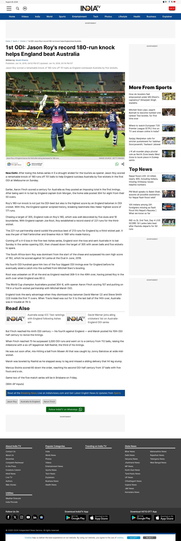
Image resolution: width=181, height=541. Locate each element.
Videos (25, 16)
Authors (9, 481)
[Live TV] (172, 8)
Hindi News (11, 474)
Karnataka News (132, 492)
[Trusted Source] (34, 164)
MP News (129, 466)
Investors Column (13, 470)
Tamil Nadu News (132, 474)
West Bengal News (158, 462)
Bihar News (130, 451)
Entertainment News (54, 466)
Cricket (23, 41)
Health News (50, 485)
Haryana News (131, 459)
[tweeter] (15, 517)
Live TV (9, 477)
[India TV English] (90, 8)
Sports (62, 16)
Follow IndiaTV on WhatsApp (63, 409)
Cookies (28, 538)
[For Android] (141, 518)
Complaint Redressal (14, 462)
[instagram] (21, 517)
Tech (95, 16)
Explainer (167, 16)
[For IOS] (164, 518)
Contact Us (10, 451)
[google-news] (41, 517)
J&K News (129, 488)
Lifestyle (122, 16)
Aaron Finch (49, 401)
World (49, 16)
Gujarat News (131, 485)
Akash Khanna (22, 60)
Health (137, 16)
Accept (133, 538)
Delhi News (130, 455)
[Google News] (14, 164)
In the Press (11, 466)
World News (50, 455)
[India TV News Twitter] (172, 2)
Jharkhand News (132, 462)
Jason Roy (12, 401)
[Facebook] (8, 517)
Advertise (10, 459)
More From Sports (150, 87)
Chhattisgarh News (133, 481)
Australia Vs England (30, 401)
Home (12, 16)
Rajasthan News (157, 455)
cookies (120, 538)
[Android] (166, 2)
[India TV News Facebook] (169, 2)
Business (151, 16)
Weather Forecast (13, 498)
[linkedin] (34, 517)
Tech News (50, 474)
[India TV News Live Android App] (75, 518)
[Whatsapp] (117, 164)
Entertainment (79, 16)
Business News (51, 481)
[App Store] (99, 518)
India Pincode (11, 502)
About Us (10, 455)
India (37, 16)
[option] (35, 318)
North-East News (132, 470)
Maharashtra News (158, 451)
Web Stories (11, 485)
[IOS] (164, 2)
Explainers (49, 477)
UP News (129, 477)
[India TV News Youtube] (174, 2)
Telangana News (157, 459)
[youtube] (28, 517)
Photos (108, 16)
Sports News (51, 470)
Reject (149, 538)
